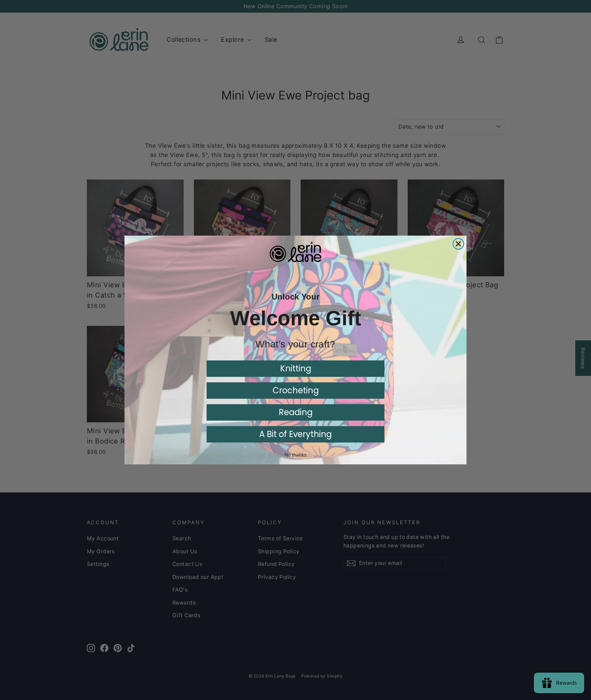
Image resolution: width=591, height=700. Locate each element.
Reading (296, 412)
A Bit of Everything (295, 434)
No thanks (295, 455)
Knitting (295, 368)
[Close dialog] (458, 243)
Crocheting (296, 390)
